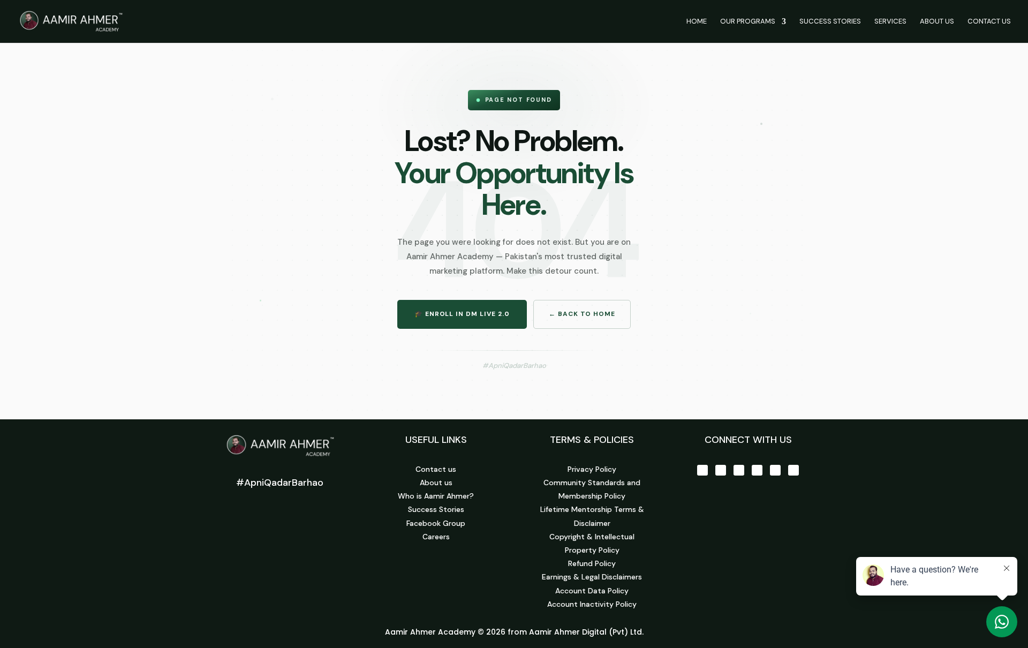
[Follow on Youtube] (739, 470)
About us (436, 482)
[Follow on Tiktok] (775, 470)
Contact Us (989, 22)
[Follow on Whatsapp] (793, 470)
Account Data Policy (592, 591)
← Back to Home (582, 314)
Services (890, 22)
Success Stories (830, 22)
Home (696, 22)
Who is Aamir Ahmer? (436, 496)
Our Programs (747, 22)
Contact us (435, 469)
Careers (436, 536)
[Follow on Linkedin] (757, 470)
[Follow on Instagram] (720, 470)
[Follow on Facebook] (702, 470)
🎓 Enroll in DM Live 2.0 (462, 314)
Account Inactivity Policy (592, 604)
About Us (937, 22)
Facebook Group (435, 523)
